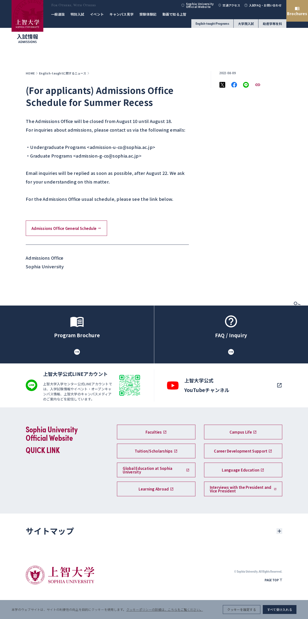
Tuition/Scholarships (154, 451)
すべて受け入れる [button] (279, 609)
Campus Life (241, 432)
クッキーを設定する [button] (241, 609)
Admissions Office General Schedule (64, 228)
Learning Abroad (154, 488)
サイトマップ (50, 531)
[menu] (297, 321)
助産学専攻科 (272, 23)
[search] (297, 305)
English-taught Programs (212, 23)
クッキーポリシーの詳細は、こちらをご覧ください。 (164, 609)
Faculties (154, 432)
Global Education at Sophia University (147, 470)
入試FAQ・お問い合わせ (265, 5)
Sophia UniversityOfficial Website (200, 5)
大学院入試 (246, 23)
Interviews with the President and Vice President (240, 489)
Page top (272, 580)
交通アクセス (231, 5)
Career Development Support (240, 451)
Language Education (240, 469)
